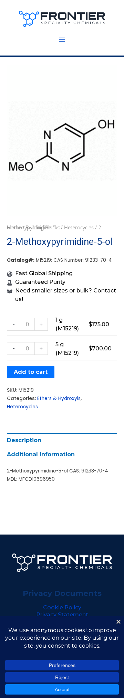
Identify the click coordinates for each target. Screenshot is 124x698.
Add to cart (31, 372)
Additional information (41, 454)
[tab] (62, 440)
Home (14, 227)
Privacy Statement (62, 614)
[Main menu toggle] (62, 39)
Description (24, 440)
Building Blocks (42, 227)
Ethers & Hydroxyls (59, 398)
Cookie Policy (62, 607)
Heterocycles (79, 227)
